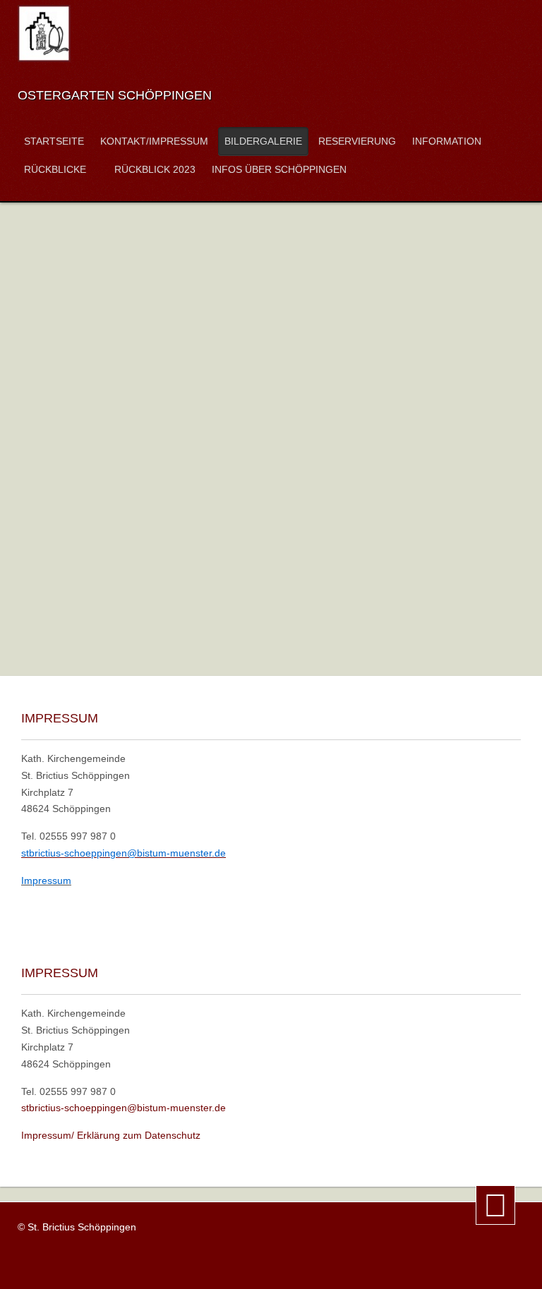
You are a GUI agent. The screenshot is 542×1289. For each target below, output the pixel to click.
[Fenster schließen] (345, 612)
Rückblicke (55, 169)
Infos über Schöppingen (279, 169)
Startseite (54, 141)
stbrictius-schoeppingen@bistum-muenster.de (123, 1107)
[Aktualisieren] (293, 612)
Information (446, 141)
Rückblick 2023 (154, 169)
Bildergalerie (263, 141)
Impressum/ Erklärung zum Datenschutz (110, 1135)
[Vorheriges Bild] (68, 612)
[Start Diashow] (243, 612)
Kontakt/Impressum (154, 141)
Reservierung (357, 141)
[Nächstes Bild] (473, 612)
